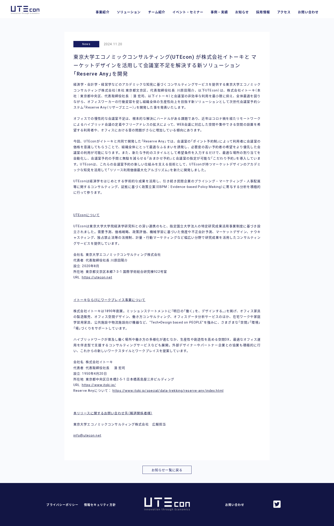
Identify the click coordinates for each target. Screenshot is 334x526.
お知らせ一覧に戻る (167, 470)
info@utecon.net (87, 435)
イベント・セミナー (187, 12)
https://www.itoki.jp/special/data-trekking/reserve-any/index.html (168, 390)
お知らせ (242, 12)
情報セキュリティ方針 (100, 504)
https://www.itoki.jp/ (99, 385)
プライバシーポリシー (62, 504)
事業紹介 (102, 12)
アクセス (284, 12)
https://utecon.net (97, 277)
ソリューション (129, 12)
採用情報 (263, 12)
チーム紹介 (156, 12)
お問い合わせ (308, 12)
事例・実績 (219, 12)
